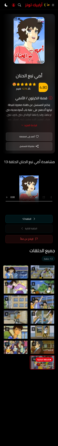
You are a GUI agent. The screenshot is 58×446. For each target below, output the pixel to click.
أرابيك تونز (34, 4)
